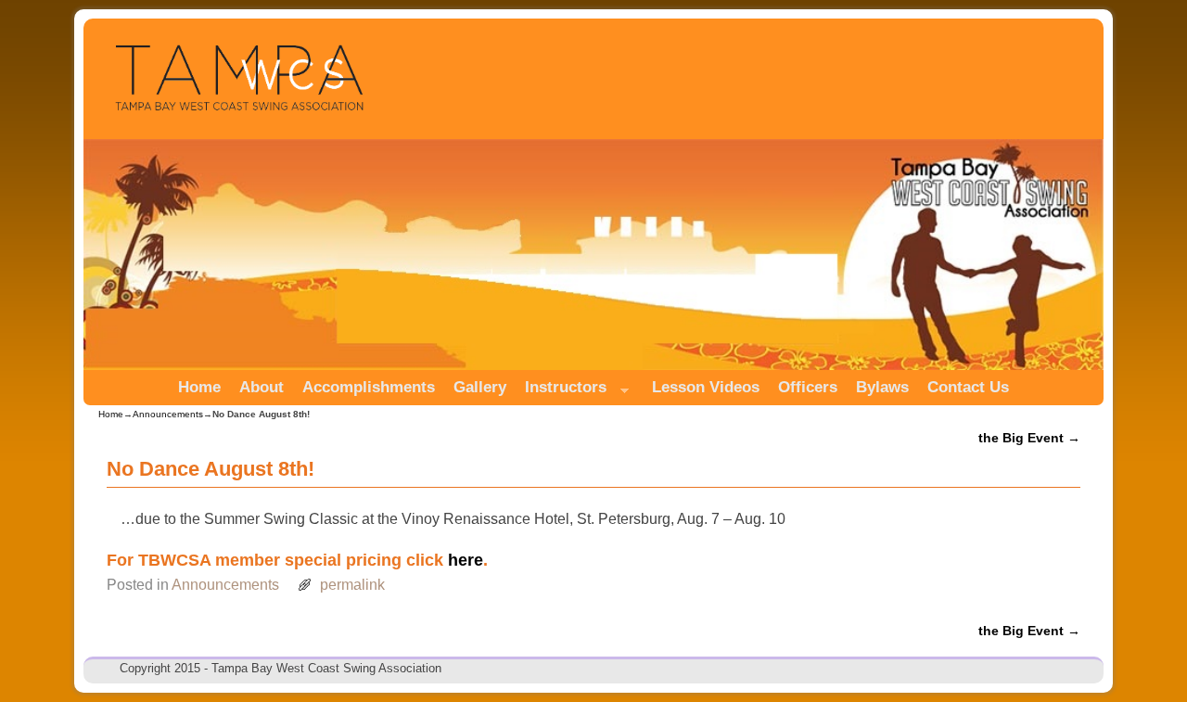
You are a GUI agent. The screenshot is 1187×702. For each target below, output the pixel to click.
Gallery (479, 387)
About (261, 387)
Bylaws (882, 387)
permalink (352, 585)
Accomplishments (368, 387)
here (465, 559)
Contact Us (968, 387)
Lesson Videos (705, 387)
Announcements (168, 414)
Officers (807, 387)
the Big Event (1029, 437)
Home (199, 387)
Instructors (561, 391)
